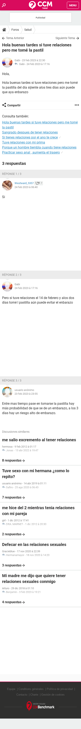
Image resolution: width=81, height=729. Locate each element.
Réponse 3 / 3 (11, 380)
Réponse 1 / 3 (11, 174)
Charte (34, 694)
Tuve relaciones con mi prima (23, 142)
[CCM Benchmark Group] (40, 706)
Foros (15, 29)
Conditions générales (31, 689)
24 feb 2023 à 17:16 (38, 64)
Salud (28, 29)
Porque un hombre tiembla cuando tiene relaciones (39, 147)
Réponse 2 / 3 (11, 274)
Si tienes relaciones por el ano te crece (30, 137)
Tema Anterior (15, 38)
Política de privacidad (60, 689)
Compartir (14, 105)
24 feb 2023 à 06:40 (26, 187)
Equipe (11, 689)
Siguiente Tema (65, 38)
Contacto (21, 694)
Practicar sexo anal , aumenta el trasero (31, 152)
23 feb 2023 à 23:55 (26, 393)
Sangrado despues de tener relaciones (30, 132)
